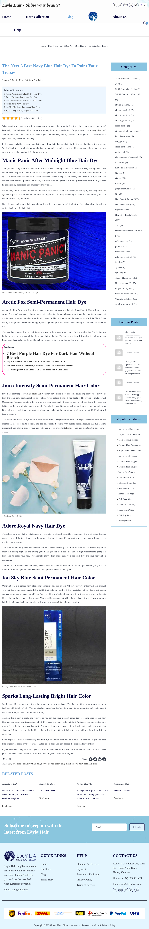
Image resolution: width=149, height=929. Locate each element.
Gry (117, 194)
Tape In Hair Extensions (130, 450)
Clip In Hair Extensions (129, 434)
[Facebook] (91, 759)
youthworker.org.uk (124, 304)
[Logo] (93, 16)
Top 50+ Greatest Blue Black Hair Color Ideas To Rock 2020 (36, 361)
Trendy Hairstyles (123, 278)
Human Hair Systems (127, 456)
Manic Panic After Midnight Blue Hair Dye (23, 94)
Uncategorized (121, 283)
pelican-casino (121, 241)
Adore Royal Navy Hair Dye (17, 104)
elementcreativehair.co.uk (127, 157)
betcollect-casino (123, 136)
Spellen (118, 262)
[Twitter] (95, 759)
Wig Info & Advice (124, 299)
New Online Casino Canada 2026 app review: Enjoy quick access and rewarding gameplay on (133, 397)
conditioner (59, 602)
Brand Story (47, 879)
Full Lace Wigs (125, 499)
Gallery (118, 173)
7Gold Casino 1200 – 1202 (127, 94)
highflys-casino (122, 210)
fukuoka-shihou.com (124, 168)
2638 (117, 84)
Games (118, 178)
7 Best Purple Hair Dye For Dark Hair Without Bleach (50, 355)
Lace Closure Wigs (127, 504)
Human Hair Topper (128, 461)
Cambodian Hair (126, 477)
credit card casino (123, 147)
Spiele (118, 267)
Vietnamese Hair (126, 488)
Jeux (117, 225)
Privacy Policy (84, 879)
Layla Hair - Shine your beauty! (31, 5)
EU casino (120, 162)
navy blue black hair (17, 764)
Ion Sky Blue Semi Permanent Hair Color (23, 107)
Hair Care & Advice (34, 80)
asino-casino (121, 126)
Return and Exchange (88, 874)
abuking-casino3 (122, 110)
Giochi (118, 183)
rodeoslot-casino (122, 252)
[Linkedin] (100, 759)
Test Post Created (132, 353)
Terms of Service (86, 884)
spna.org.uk (120, 272)
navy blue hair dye (69, 764)
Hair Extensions (122, 204)
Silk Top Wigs (125, 515)
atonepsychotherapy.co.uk (127, 131)
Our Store (46, 869)
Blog (50, 46)
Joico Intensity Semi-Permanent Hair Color (23, 100)
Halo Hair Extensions (128, 440)
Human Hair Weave (126, 472)
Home (43, 46)
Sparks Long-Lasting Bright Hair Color (22, 110)
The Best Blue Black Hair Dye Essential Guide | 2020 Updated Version (40, 365)
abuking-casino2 (122, 105)
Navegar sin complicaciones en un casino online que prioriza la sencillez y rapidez (133, 338)
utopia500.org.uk (123, 288)
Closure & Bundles (127, 483)
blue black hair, (34, 394)
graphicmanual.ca (123, 189)
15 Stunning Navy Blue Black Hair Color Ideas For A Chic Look (37, 370)
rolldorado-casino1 (123, 257)
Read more (7, 806)
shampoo (69, 428)
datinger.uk (120, 152)
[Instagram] (104, 759)
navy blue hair (98, 130)
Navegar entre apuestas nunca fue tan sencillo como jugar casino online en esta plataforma (133, 368)
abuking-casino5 (122, 120)
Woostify (98, 925)
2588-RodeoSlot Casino (126, 78)
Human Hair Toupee (128, 467)
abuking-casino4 (122, 115)
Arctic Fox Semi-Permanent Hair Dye (21, 97)
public (118, 246)
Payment (81, 869)
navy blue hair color (50, 764)
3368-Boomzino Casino (126, 89)
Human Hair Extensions (128, 429)
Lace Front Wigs (126, 510)
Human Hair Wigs (126, 494)
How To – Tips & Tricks (126, 215)
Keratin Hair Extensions (130, 445)
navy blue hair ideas (88, 764)
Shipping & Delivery (88, 863)
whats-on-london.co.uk (125, 293)
